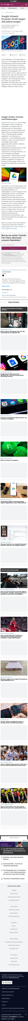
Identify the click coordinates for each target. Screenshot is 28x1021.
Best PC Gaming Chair (14, 916)
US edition (12, 1017)
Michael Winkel (5, 26)
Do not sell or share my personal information (13, 1008)
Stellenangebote (12, 8)
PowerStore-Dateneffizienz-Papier (14, 878)
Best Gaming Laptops (14, 909)
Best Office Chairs (14, 948)
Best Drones (14, 961)
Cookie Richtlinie (6, 998)
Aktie (5, 55)
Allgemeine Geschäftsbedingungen (10, 988)
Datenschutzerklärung (10, 255)
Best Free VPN (14, 893)
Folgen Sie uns (15, 55)
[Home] (14, 1)
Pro (2, 12)
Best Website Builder (14, 900)
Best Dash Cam (14, 958)
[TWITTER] (3, 275)
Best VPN (14, 890)
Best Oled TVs (14, 929)
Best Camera (14, 954)
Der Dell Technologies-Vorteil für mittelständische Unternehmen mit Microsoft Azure (14, 850)
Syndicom (13, 73)
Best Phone (14, 922)
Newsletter (23, 55)
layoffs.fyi (8, 186)
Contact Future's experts (8, 991)
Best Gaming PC (14, 913)
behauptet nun (12, 122)
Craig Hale (12, 26)
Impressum (4, 1001)
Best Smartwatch (14, 932)
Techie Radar (7, 25)
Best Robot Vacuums (14, 964)
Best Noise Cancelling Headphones (14, 942)
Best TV (14, 925)
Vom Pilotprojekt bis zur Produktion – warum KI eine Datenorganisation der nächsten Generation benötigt (14, 872)
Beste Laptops (14, 906)
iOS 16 (22, 8)
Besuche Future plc (14, 977)
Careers (4, 1005)
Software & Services (9, 12)
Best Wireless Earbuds (14, 945)
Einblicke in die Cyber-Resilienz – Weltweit (13, 858)
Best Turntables (14, 938)
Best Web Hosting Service (14, 897)
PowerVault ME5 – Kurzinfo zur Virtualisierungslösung (13, 864)
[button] (2, 4)
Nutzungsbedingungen (6, 254)
